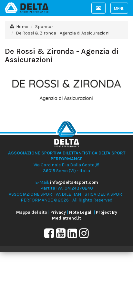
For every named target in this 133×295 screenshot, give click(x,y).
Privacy (58, 212)
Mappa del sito (31, 212)
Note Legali (81, 212)
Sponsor (44, 26)
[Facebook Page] (49, 236)
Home (22, 26)
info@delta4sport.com (74, 182)
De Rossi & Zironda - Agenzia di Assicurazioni (62, 33)
